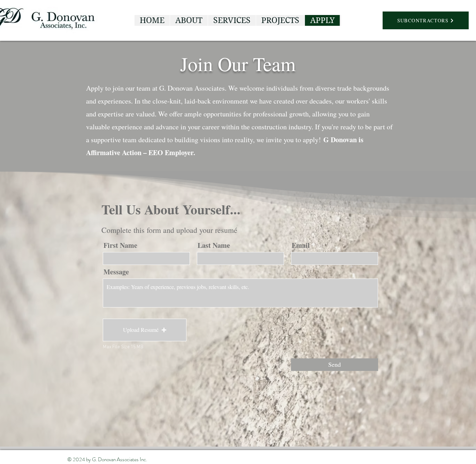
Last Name (214, 245)
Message (116, 271)
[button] (144, 330)
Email (301, 245)
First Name (120, 245)
